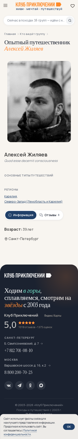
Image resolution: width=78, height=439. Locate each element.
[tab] (20, 215)
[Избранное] (72, 5)
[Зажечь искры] (69, 273)
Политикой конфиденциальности (20, 432)
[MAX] (41, 385)
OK (69, 427)
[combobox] (36, 20)
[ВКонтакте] (8, 385)
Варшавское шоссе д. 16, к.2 (25, 365)
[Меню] (5, 5)
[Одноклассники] (30, 385)
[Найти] (70, 20)
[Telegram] (19, 385)
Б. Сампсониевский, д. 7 (21, 343)
